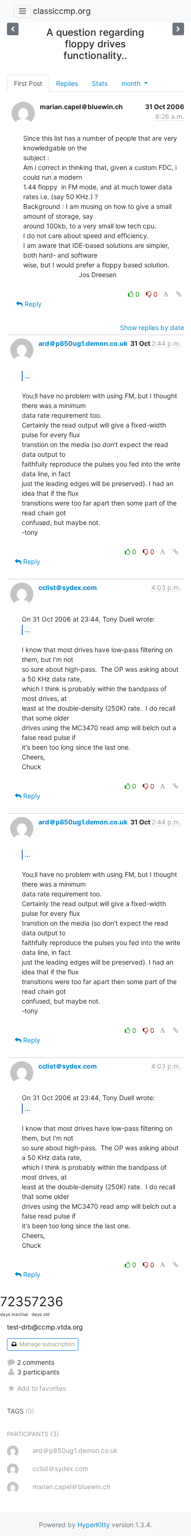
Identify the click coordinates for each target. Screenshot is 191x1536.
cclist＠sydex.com (67, 587)
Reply (32, 304)
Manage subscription (46, 1344)
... (27, 375)
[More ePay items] (13, 29)
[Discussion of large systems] (178, 29)
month (131, 83)
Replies (67, 83)
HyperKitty (93, 1525)
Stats (100, 83)
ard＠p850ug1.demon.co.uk (82, 343)
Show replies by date (152, 327)
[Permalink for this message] (179, 294)
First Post (28, 83)
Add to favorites (41, 1388)
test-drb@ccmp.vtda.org (45, 1327)
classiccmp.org (62, 11)
